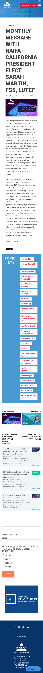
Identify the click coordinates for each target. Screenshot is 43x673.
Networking (27, 376)
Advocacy (26, 343)
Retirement (26, 390)
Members (26, 304)
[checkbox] (21, 561)
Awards (25, 348)
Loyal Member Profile (26, 285)
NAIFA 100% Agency (26, 369)
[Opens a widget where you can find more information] (33, 669)
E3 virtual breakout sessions (22, 202)
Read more (36, 465)
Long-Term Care (28, 326)
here (7, 191)
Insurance (26, 299)
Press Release (27, 380)
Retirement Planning (28, 396)
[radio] (21, 555)
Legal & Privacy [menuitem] (21, 636)
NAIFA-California (12, 95)
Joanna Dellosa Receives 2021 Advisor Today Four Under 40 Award (31, 437)
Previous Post (9, 411)
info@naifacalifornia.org (21, 667)
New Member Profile (26, 292)
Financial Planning (27, 310)
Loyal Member (27, 271)
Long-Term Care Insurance (27, 362)
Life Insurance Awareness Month (28, 318)
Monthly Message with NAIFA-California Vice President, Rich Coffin (9, 438)
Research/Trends (28, 385)
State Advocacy (28, 338)
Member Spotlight (28, 265)
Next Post (35, 411)
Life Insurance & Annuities (27, 277)
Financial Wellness (28, 354)
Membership (27, 259)
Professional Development (27, 332)
